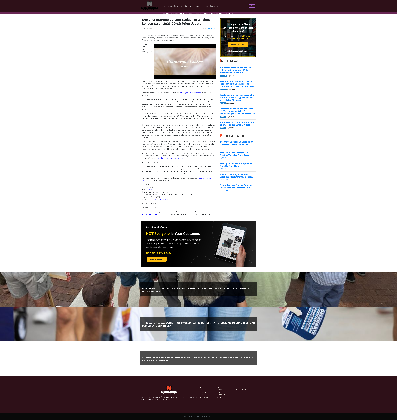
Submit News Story (237, 45)
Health (219, 392)
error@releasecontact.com (152, 214)
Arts (201, 387)
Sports (202, 395)
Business (188, 6)
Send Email (151, 189)
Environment (221, 395)
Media (219, 397)
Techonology (197, 6)
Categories (214, 6)
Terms (236, 387)
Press (206, 6)
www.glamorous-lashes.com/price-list (170, 158)
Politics (202, 390)
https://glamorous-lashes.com (190, 93)
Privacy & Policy (240, 390)
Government (178, 6)
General (170, 6)
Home (163, 6)
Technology (204, 397)
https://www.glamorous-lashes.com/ (162, 199)
